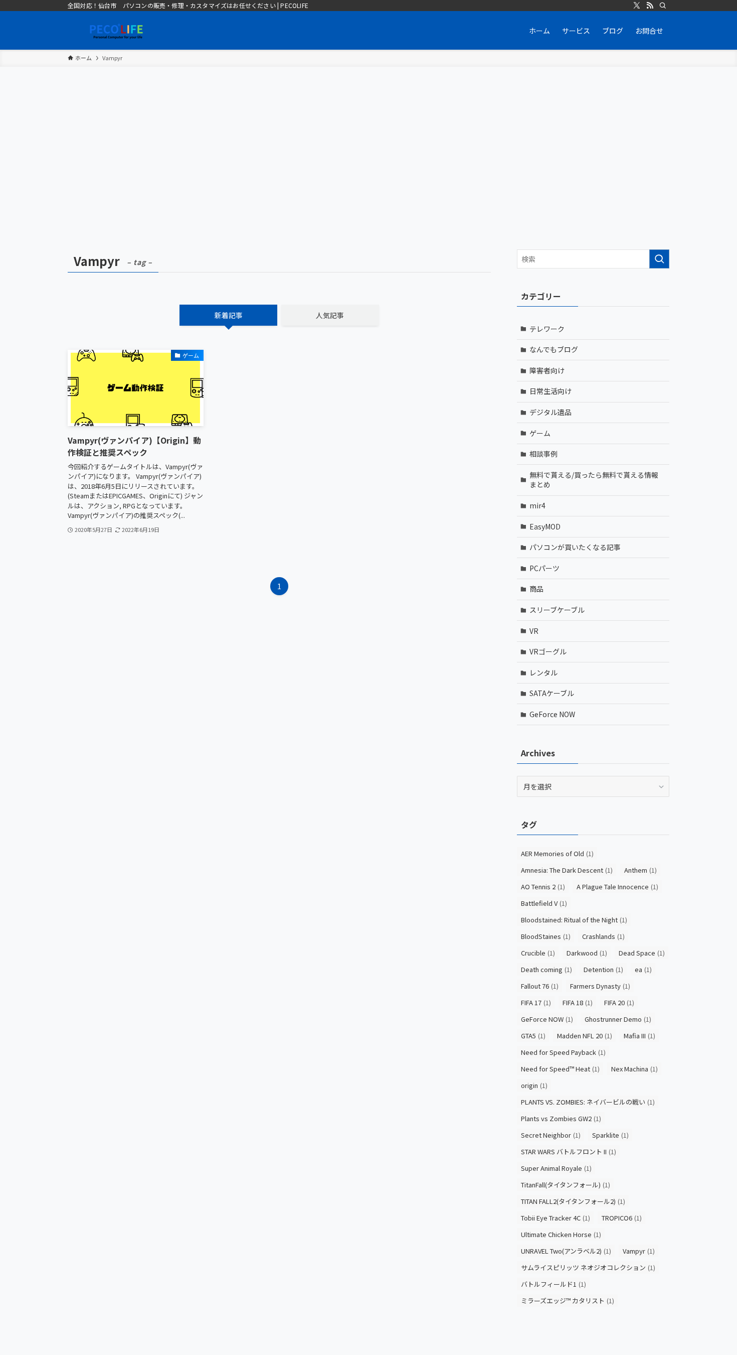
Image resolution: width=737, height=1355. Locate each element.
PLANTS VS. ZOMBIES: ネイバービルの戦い (588, 1102)
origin (534, 1085)
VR (533, 631)
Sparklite (610, 1135)
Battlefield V (544, 903)
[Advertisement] (368, 142)
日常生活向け (550, 391)
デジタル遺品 (550, 412)
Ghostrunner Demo (618, 1019)
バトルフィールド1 (553, 1284)
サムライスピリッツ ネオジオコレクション (588, 1267)
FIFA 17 (536, 1002)
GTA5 (533, 1035)
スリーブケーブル (557, 610)
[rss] (649, 5)
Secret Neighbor (551, 1135)
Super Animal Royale (556, 1168)
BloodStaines (546, 936)
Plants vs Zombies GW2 (561, 1118)
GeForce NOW (552, 714)
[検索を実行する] (659, 258)
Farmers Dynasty (600, 986)
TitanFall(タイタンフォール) (565, 1184)
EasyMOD (545, 526)
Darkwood (587, 953)
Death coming (546, 969)
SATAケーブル (551, 693)
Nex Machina (634, 1068)
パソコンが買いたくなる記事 (575, 547)
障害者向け (547, 370)
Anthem (640, 870)
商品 (536, 589)
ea (643, 969)
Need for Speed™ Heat (560, 1068)
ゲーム (539, 433)
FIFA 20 (619, 1002)
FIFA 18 (578, 1002)
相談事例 (543, 454)
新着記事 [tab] (229, 315)
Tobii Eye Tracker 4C (555, 1218)
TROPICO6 (622, 1218)
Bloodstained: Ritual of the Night (574, 919)
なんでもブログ (553, 349)
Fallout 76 (540, 986)
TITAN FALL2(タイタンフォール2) (573, 1201)
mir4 (537, 505)
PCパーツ (544, 568)
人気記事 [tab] (330, 315)
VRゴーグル (548, 651)
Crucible (538, 953)
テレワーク (547, 329)
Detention (603, 969)
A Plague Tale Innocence (617, 886)
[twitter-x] (636, 5)
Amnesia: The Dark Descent (567, 870)
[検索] (662, 5)
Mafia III (639, 1035)
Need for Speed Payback (563, 1052)
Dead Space (642, 953)
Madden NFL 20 (584, 1035)
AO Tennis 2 (543, 886)
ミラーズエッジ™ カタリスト (567, 1300)
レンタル (543, 672)
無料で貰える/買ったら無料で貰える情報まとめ (593, 480)
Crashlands (603, 936)
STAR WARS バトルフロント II (568, 1151)
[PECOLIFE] (118, 30)
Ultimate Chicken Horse (561, 1234)
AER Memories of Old (557, 853)
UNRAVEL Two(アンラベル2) (566, 1251)
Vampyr (639, 1251)
